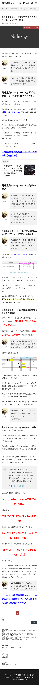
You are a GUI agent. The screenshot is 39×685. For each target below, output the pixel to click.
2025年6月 (5, 655)
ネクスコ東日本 (19, 486)
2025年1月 (5, 657)
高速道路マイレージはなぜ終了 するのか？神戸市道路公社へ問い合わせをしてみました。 (19, 635)
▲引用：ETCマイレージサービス (19, 272)
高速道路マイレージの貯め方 (16, 3)
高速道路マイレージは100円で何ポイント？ (14, 640)
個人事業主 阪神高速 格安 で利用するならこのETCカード (18, 633)
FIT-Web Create (29, 677)
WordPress (23, 679)
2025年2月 (5, 656)
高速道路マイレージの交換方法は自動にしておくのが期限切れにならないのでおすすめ (19, 599)
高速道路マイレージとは (18, 9)
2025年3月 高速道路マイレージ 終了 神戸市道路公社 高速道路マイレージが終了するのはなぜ (19, 637)
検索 (3, 620)
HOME (5, 9)
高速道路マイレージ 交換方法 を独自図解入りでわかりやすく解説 (19, 631)
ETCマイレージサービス (11, 112)
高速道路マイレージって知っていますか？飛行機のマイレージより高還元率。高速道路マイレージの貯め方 (13, 171)
